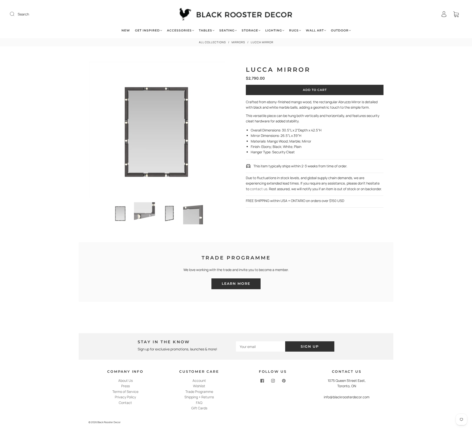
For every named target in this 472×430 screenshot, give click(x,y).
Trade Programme (199, 391)
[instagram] (272, 380)
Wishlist (199, 386)
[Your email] (260, 346)
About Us (125, 380)
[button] (103, 131)
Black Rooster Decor (109, 422)
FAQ (199, 402)
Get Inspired (147, 30)
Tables (205, 30)
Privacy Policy (125, 397)
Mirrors (238, 42)
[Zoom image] (157, 131)
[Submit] (15, 14)
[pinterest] (283, 380)
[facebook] (262, 380)
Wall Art (315, 30)
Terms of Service (125, 391)
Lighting (273, 30)
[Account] (444, 14)
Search (23, 14)
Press (125, 386)
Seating (227, 30)
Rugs (294, 30)
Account (199, 380)
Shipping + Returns (199, 397)
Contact (125, 402)
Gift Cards (199, 408)
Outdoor (340, 30)
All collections (212, 42)
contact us (258, 188)
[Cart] (456, 14)
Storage (250, 30)
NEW (125, 30)
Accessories (179, 30)
